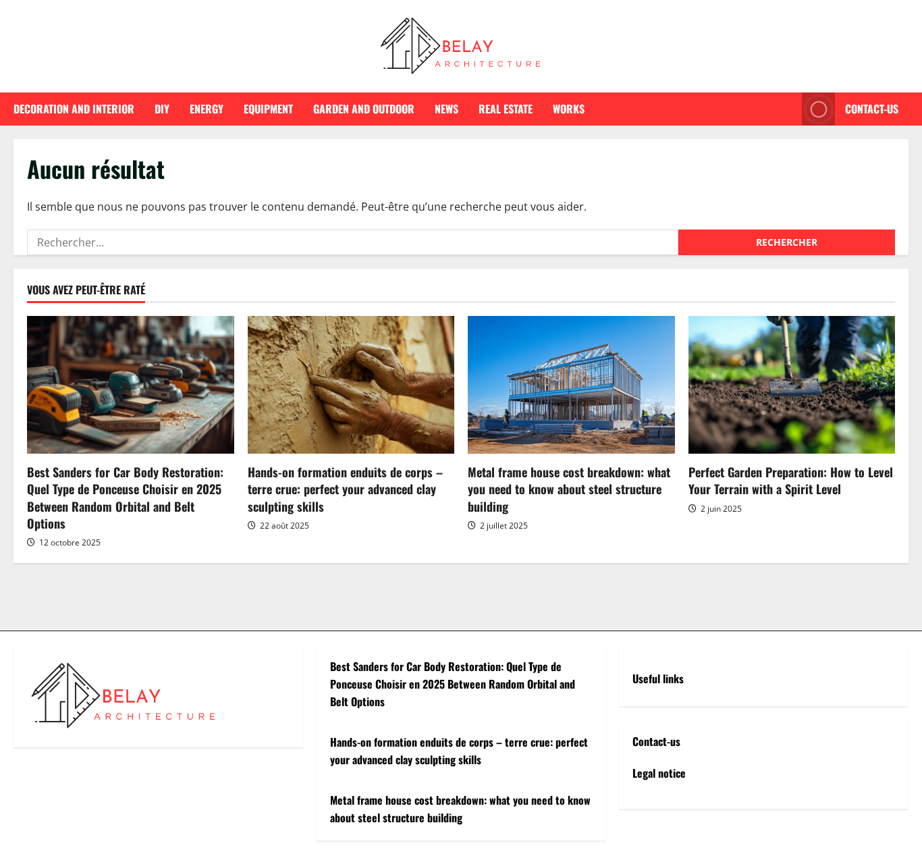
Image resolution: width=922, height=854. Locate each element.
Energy (206, 109)
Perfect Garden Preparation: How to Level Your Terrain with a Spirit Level (790, 480)
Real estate (506, 109)
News (446, 109)
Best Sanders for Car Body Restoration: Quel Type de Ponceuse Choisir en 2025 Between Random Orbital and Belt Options (125, 497)
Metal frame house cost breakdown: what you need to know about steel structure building (569, 488)
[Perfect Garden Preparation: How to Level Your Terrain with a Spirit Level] (792, 385)
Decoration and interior (73, 109)
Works (569, 109)
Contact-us (871, 109)
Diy (162, 109)
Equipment (268, 109)
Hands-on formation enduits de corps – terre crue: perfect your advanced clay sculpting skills (345, 488)
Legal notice (659, 773)
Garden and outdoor (363, 109)
